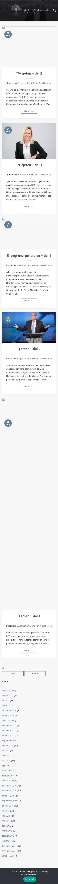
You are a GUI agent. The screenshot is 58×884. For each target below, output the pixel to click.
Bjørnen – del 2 (29, 349)
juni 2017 (6, 755)
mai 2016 (6, 821)
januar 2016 (7, 841)
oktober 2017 (8, 735)
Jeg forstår (30, 879)
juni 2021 (6, 705)
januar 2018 (7, 720)
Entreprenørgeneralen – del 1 (29, 256)
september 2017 (9, 740)
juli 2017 (6, 750)
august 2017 (8, 745)
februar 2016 (8, 836)
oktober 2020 (8, 715)
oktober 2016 (8, 796)
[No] (54, 876)
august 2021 (8, 695)
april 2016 (6, 826)
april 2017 (6, 765)
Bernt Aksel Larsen (42, 83)
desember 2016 (9, 786)
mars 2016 (7, 831)
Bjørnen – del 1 (29, 616)
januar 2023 (7, 690)
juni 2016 (6, 816)
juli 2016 (6, 810)
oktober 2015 (8, 856)
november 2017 (9, 730)
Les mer (29, 111)
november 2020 (9, 710)
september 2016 (9, 800)
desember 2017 (9, 725)
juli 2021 (6, 700)
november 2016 (9, 790)
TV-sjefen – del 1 (29, 165)
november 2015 (9, 851)
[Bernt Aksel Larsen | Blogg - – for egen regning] (29, 10)
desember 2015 (9, 846)
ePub (35, 674)
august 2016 (8, 806)
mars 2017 (7, 770)
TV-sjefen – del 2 (29, 73)
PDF (13, 674)
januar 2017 (7, 780)
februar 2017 (8, 775)
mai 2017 (6, 760)
